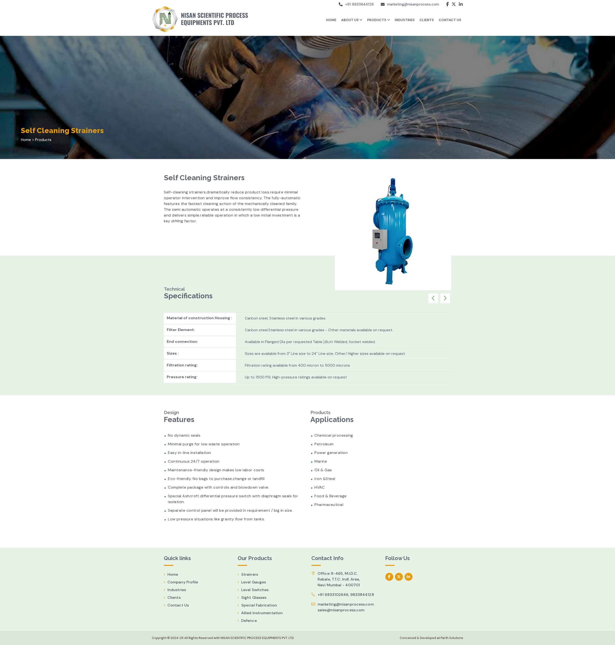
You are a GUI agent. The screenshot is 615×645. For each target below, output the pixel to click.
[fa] (389, 577)
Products (377, 20)
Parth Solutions (451, 638)
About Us (350, 20)
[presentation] (433, 298)
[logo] (202, 19)
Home (331, 20)
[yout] (408, 577)
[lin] (399, 577)
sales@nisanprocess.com (341, 610)
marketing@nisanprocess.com (413, 4)
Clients (174, 597)
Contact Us (178, 605)
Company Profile (182, 582)
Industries (176, 589)
